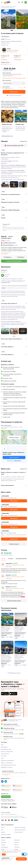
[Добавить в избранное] (12, 614)
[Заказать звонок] (25, 2)
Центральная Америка (20, 829)
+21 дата (11, 636)
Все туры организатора (12, 51)
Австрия (3, 844)
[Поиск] (18, 2)
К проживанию (17, 59)
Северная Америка (6, 834)
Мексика (17, 842)
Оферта (2, 814)
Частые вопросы (5, 753)
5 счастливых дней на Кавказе (17, 565)
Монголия (17, 847)
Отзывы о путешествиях (7, 751)
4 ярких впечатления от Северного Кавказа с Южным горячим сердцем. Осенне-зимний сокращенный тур (20, 633)
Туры (2, 744)
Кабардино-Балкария (16, 41)
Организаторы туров (6, 749)
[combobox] (13, 82)
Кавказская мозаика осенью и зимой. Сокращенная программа (6, 661)
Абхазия (3, 840)
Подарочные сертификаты (7, 760)
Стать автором (5, 774)
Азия (2, 829)
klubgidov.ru (24, 817)
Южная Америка (19, 832)
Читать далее (4, 253)
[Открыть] (26, 194)
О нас (2, 758)
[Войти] (22, 2)
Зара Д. (4, 236)
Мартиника (17, 840)
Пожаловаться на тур (14, 673)
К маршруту (4, 59)
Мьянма (16, 849)
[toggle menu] (2, 2)
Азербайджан (4, 847)
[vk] (2, 781)
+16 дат (16, 638)
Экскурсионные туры (8, 136)
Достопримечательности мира (8, 765)
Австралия (3, 842)
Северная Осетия (5, 43)
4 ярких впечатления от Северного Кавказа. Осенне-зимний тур (20, 661)
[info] (22, 729)
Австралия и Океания (20, 827)
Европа (3, 827)
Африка (3, 832)
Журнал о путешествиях (7, 762)
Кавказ (2, 41)
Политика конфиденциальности (11, 814)
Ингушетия (7, 41)
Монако (16, 844)
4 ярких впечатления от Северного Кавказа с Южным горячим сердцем (7, 633)
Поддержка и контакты (6, 767)
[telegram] (5, 781)
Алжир (2, 849)
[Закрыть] (26, 153)
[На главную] (7, 2)
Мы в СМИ (3, 756)
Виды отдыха (4, 747)
